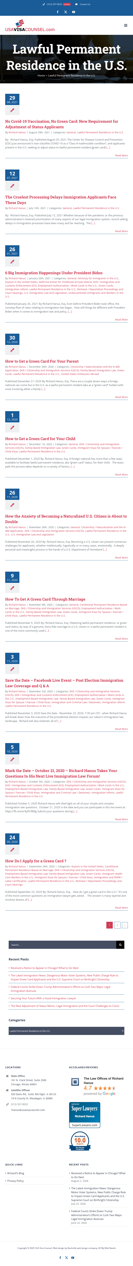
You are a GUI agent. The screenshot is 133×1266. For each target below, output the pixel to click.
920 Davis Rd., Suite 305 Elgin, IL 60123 (33, 1094)
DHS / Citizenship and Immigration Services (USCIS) (49, 370)
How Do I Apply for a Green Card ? (35, 860)
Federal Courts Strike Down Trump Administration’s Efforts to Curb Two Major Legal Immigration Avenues (96, 1215)
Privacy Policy (15, 1180)
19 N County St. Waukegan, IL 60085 (32, 1098)
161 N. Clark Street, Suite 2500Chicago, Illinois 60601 (28, 1082)
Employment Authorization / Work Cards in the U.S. (67, 285)
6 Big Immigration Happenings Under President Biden (54, 272)
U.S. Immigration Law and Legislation (45, 292)
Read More (121, 155)
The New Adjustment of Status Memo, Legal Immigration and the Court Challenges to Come (65, 1006)
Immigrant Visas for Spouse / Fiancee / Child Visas (64, 877)
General (71, 132)
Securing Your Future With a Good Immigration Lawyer (43, 998)
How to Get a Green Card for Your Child (40, 438)
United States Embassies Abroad (80, 374)
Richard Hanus (17, 132)
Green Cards (106, 285)
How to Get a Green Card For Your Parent (42, 361)
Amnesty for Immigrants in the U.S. (98, 278)
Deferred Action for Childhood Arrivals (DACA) (65, 282)
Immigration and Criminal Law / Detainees (76, 702)
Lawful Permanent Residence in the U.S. (100, 132)
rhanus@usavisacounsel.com (28, 1110)
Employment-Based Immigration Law (37, 698)
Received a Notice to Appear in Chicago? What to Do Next (44, 968)
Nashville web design (78, 1248)
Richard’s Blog (15, 1173)
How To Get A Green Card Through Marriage (45, 599)
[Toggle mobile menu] (126, 25)
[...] (108, 147)
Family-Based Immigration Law (98, 370)
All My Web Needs (107, 1248)
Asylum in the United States (21, 282)
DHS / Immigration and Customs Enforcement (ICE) (44, 695)
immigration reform (16, 289)
